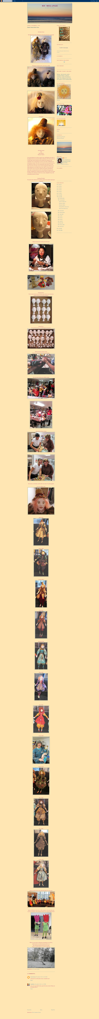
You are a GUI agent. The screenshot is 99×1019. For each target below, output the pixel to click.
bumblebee (33, 984)
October (60, 210)
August (60, 214)
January (60, 226)
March (60, 222)
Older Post (53, 1009)
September (61, 212)
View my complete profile (63, 164)
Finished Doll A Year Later (64, 206)
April (60, 221)
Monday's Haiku (62, 203)
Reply (32, 980)
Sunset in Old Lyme (62, 201)
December (61, 198)
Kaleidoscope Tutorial (61, 136)
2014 (59, 191)
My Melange (50, 5)
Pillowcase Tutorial (60, 138)
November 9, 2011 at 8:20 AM (41, 976)
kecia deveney (33, 976)
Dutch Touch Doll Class (63, 208)
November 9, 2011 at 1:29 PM (40, 984)
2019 (59, 186)
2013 (59, 193)
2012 (59, 195)
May (60, 219)
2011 (59, 196)
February (61, 224)
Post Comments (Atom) (36, 1012)
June (60, 217)
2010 (59, 228)
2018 (59, 188)
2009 (59, 230)
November (61, 200)
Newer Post (29, 1009)
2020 (59, 184)
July (60, 216)
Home (41, 1009)
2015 (59, 189)
